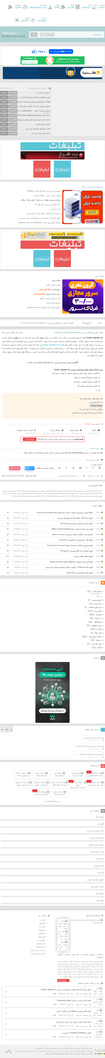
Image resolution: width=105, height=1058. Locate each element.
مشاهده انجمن (5, 88)
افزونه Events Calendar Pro (53, 345)
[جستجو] (33, 34)
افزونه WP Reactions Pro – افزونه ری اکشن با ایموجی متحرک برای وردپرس (69, 567)
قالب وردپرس (99, 866)
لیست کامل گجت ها (51, 801)
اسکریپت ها (97, 611)
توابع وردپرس (41, 940)
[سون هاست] (52, 64)
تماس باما (42, 926)
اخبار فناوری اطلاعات (94, 607)
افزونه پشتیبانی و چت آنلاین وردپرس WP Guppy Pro (76, 551)
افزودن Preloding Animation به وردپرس (76, 1033)
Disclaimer (89, 1048)
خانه (99, 323)
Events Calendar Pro (95, 491)
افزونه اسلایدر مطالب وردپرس (83, 556)
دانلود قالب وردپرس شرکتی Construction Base (74, 1000)
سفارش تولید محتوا (97, 845)
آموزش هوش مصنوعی (95, 879)
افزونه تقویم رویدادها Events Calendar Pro (30, 491)
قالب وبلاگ (98, 633)
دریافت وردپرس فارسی (38, 953)
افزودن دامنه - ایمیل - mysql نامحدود (46, 195)
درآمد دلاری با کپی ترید (95, 831)
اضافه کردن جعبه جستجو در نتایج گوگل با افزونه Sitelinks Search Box (71, 562)
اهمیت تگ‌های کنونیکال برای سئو (38, 129)
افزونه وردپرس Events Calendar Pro (76, 496)
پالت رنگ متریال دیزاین (38, 950)
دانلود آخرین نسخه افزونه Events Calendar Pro (26, 496)
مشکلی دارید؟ (55, 430)
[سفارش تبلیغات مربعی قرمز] (41, 177)
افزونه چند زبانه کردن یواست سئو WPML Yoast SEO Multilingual (72, 529)
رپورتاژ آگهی (97, 622)
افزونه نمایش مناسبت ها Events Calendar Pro (36, 493)
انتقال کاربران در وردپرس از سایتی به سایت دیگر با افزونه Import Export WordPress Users (65, 512)
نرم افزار (98, 640)
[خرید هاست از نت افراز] (52, 159)
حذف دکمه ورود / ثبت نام (41, 133)
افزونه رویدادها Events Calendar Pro (63, 493)
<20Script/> (9, 33)
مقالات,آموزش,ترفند (95, 636)
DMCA (67, 1048)
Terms (83, 1048)
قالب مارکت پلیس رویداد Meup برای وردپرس (89, 746)
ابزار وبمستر (97, 603)
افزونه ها (87, 323)
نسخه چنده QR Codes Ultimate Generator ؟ (33, 115)
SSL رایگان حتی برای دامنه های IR (47, 204)
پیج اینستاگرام (15, 468)
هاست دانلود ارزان (97, 886)
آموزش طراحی (96, 591)
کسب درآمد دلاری (97, 852)
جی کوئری (98, 618)
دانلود (94, 430)
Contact (61, 1048)
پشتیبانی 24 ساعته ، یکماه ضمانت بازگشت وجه (43, 213)
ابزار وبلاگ (42, 930)
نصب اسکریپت (40, 943)
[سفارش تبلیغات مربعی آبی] (62, 177)
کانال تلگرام (29, 468)
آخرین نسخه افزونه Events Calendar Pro (75, 491)
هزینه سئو (100, 817)
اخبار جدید (100, 859)
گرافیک (99, 647)
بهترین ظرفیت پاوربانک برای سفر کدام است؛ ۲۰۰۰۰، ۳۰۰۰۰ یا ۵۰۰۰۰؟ (25, 97)
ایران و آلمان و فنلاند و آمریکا (50, 298)
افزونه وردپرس (9, 332)
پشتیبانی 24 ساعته (53, 303)
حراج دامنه (100, 893)
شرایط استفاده (40, 947)
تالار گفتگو (42, 933)
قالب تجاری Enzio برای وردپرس (94, 738)
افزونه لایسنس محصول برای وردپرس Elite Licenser (76, 523)
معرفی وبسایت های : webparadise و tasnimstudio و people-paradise (25, 112)
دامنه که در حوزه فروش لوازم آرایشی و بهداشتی (33, 120)
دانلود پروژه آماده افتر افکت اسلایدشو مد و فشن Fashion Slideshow (66, 989)
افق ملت (100, 824)
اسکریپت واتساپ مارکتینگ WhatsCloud (91, 754)
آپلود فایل (100, 900)
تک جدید (100, 872)
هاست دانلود (49, 1053)
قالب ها (99, 629)
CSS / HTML (95, 594)
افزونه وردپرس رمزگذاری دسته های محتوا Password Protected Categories (70, 545)
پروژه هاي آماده (96, 644)
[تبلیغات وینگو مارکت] (52, 722)
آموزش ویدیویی (96, 600)
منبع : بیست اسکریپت (25, 430)
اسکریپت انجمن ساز (43, 92)
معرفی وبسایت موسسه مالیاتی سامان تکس (34, 106)
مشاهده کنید (62, 980)
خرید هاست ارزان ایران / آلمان (92, 187)
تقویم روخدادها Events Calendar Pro (53, 496)
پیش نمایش (74, 430)
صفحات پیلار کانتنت (43, 124)
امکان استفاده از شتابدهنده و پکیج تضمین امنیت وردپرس (39, 218)
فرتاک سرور (99, 276)
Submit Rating (96, 406)
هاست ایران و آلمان (53, 285)
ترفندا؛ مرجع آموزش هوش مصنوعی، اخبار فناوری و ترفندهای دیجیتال (25, 102)
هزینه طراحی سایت (97, 838)
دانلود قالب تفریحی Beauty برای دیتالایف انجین (74, 1011)
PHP (98, 596)
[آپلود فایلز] (52, 55)
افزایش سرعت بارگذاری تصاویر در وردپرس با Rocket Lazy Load (72, 534)
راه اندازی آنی (55, 209)
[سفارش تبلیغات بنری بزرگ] (52, 150)
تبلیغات (43, 920)
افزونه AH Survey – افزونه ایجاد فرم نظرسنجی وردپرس (75, 518)
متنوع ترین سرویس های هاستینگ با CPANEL (43, 191)
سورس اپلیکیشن (96, 625)
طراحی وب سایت (87, 1053)
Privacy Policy (75, 1048)
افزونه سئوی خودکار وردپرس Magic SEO (80, 573)
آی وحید (77, 1053)
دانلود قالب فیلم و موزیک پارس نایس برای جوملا (73, 1022)
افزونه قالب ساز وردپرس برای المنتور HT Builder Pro (76, 540)
